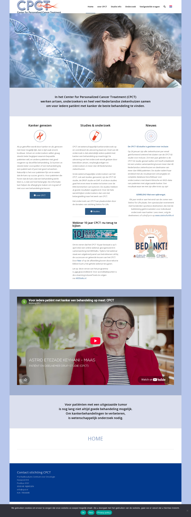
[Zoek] (164, 6)
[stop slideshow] (101, 80)
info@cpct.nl (22, 489)
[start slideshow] (90, 80)
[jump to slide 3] (98, 80)
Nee (91, 512)
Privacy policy (104, 512)
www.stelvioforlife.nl (164, 215)
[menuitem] (90, 6)
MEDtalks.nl (81, 278)
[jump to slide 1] (93, 80)
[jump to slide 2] (95, 80)
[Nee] (187, 510)
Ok (83, 512)
